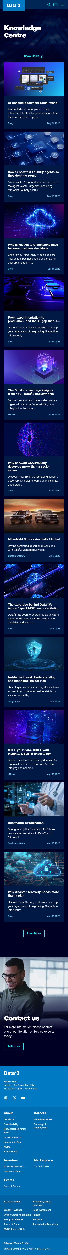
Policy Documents (13, 1220)
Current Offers (41, 1167)
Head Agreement (42, 1210)
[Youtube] (23, 1099)
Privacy (8, 1243)
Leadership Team (13, 1142)
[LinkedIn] (6, 1099)
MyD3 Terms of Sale (14, 1229)
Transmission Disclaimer (45, 1224)
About (8, 1113)
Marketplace (43, 1160)
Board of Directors (14, 1167)
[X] (15, 1099)
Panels (36, 1215)
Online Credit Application (17, 1215)
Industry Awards (12, 1137)
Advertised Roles (43, 1120)
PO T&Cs (37, 1220)
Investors (11, 1160)
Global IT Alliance (13, 1210)
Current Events (12, 1186)
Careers (40, 1113)
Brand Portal (10, 1152)
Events (9, 1180)
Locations (9, 1120)
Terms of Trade (12, 1224)
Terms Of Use (21, 1243)
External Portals (12, 1202)
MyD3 (7, 1147)
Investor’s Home (12, 1171)
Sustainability (11, 1124)
